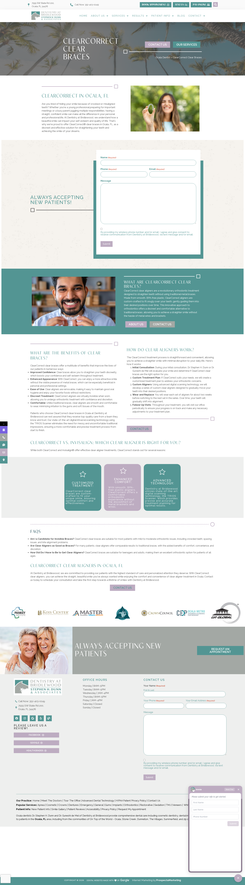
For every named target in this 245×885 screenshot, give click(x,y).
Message (106, 181)
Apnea (41, 805)
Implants (117, 805)
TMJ (168, 805)
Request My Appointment (132, 809)
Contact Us (154, 800)
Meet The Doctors (51, 800)
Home (83, 15)
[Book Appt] (4, 430)
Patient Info (160, 15)
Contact (195, 15)
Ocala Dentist (163, 57)
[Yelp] (41, 718)
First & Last (148, 690)
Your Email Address (200, 701)
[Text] (4, 445)
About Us (98, 15)
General (99, 805)
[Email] (4, 452)
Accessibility (93, 809)
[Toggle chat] (238, 878)
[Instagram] (25, 718)
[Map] (4, 460)
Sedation (159, 805)
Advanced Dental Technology (98, 800)
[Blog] (49, 718)
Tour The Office (72, 800)
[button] (215, 4)
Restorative (146, 805)
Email (156, 169)
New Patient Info (40, 809)
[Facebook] (17, 718)
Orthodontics (131, 805)
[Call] (4, 437)
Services (118, 15)
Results (138, 15)
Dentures (74, 805)
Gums (108, 805)
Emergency (86, 805)
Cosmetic (51, 805)
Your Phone (153, 701)
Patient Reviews (76, 809)
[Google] (33, 718)
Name (108, 157)
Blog (181, 15)
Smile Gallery (59, 809)
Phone (109, 169)
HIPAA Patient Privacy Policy (131, 800)
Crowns (62, 805)
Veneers (177, 805)
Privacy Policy (109, 809)
